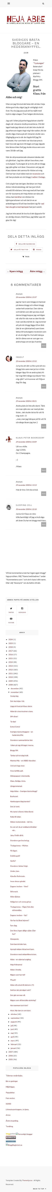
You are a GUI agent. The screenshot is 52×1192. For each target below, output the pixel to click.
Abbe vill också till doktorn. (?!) (22, 985)
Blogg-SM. (14, 750)
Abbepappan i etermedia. (20, 776)
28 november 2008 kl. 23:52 (26, 361)
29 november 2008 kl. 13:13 (26, 485)
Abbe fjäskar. (15, 897)
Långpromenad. (16, 786)
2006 (11, 1056)
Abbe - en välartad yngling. (20, 959)
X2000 (8, 1104)
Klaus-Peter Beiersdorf (30, 437)
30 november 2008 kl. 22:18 (26, 509)
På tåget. (13, 851)
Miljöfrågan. (10, 1087)
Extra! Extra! (15, 727)
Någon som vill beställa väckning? (23, 1000)
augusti (14, 1022)
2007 (11, 1052)
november (15, 692)
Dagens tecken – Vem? (19, 886)
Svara (44, 345)
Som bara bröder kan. (18, 944)
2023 (11, 643)
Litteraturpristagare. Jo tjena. (17, 1109)
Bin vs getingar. (12, 1081)
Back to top (39, 1189)
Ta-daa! (13, 721)
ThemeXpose (27, 1180)
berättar (18, 197)
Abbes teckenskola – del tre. (21, 822)
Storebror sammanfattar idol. (21, 740)
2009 (11, 681)
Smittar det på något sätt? (20, 990)
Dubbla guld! (15, 856)
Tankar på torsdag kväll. (19, 755)
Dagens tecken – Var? (18, 915)
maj (12, 1033)
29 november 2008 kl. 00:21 (26, 401)
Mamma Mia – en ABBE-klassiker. (23, 760)
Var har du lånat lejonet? (19, 920)
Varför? (13, 861)
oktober (14, 1014)
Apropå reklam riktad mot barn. (22, 949)
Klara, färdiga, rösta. (18, 781)
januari (13, 1048)
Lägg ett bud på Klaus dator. (21, 706)
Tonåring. (9, 1126)
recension (36, 173)
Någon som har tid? (17, 975)
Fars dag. (13, 925)
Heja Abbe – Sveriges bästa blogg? (23, 791)
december (15, 688)
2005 (11, 1059)
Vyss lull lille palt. (16, 771)
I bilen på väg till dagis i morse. (22, 745)
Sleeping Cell (24, 505)
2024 (11, 639)
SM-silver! (14, 716)
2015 (11, 658)
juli (12, 1025)
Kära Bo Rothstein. (17, 876)
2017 (11, 651)
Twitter (11, 612)
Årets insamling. (12, 1121)
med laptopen (23, 207)
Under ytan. (14, 871)
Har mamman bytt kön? (19, 1005)
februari (14, 1044)
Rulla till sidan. (15, 817)
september (15, 1018)
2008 (11, 685)
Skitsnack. (14, 891)
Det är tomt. (15, 806)
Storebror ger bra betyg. (19, 840)
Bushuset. (14, 796)
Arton (8, 1115)
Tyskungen (38, 63)
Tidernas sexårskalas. (14, 1075)
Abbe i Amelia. (15, 970)
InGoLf (20, 357)
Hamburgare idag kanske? (20, 801)
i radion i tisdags (38, 177)
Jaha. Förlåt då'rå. (16, 835)
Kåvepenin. (14, 939)
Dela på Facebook (27, 244)
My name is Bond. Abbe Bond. (21, 812)
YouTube (11, 622)
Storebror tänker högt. (19, 866)
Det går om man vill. (17, 995)
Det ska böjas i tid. (17, 701)
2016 (11, 654)
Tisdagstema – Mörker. (19, 845)
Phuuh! (13, 980)
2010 (11, 677)
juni (12, 1029)
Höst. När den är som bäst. (20, 1010)
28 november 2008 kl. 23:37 (26, 297)
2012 (11, 669)
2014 (11, 662)
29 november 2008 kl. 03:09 (26, 442)
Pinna (39, 250)
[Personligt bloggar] (24, 1134)
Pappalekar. (10, 1092)
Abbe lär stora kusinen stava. (21, 711)
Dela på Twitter (21, 250)
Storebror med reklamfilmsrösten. (23, 954)
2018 (11, 647)
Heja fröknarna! (16, 964)
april (12, 1037)
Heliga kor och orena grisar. (20, 902)
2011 (11, 673)
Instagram (22, 612)
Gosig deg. (14, 696)
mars (13, 1040)
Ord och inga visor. (17, 766)
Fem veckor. (10, 1098)
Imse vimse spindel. (17, 881)
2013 (11, 666)
